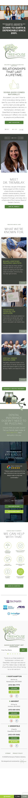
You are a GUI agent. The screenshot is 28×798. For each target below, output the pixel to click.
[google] (11, 695)
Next (23, 650)
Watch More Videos (14, 511)
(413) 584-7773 (11, 433)
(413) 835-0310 (14, 710)
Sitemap (8, 753)
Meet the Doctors (14, 122)
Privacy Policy (18, 753)
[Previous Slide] (7, 129)
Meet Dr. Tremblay (14, 206)
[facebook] (16, 695)
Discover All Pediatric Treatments (14, 388)
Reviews (15, 692)
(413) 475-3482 (14, 735)
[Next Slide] (21, 130)
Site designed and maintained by (10, 761)
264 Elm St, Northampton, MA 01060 (14, 680)
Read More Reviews (14, 506)
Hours (15, 688)
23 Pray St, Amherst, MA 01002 (14, 705)
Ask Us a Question (14, 586)
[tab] (8, 654)
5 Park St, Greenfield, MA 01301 (14, 730)
